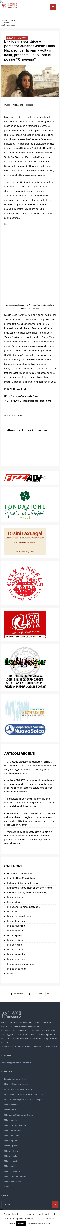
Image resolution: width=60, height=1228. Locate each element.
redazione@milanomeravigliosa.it (16, 1063)
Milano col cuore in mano (19, 916)
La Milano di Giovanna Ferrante (23, 883)
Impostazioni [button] (45, 1223)
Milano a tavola (14, 902)
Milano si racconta (16, 959)
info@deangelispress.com (37, 401)
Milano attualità (14, 911)
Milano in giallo (14, 945)
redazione (18, 105)
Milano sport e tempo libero (20, 964)
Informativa (33, 1223)
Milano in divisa (15, 940)
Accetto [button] (21, 1223)
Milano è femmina (16, 926)
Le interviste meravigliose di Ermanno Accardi (29, 888)
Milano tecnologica (16, 969)
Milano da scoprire (16, 921)
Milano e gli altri (15, 931)
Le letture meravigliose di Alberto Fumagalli (28, 892)
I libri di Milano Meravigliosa (21, 878)
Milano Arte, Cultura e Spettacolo (16, 38)
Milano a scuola (15, 897)
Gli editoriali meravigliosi (19, 873)
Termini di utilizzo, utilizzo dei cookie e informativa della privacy (29, 1046)
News (20, 39)
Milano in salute (15, 949)
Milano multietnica (16, 954)
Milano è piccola (15, 935)
